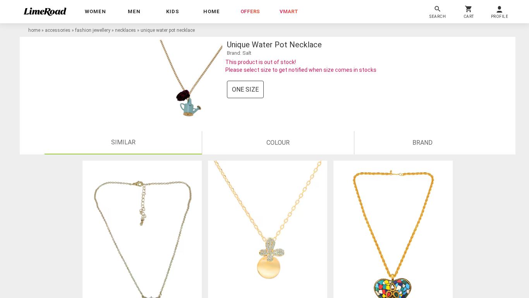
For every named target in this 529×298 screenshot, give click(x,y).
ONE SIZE (245, 89)
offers (250, 11)
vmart (289, 11)
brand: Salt (239, 53)
